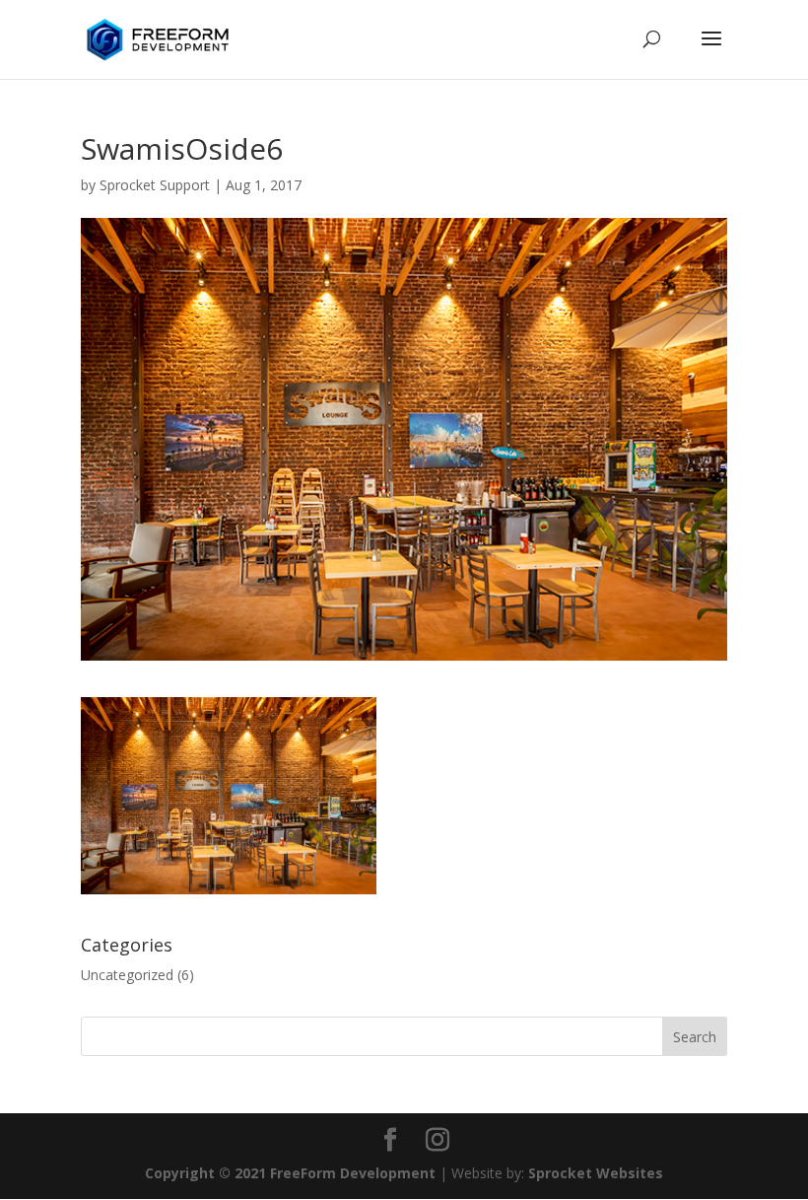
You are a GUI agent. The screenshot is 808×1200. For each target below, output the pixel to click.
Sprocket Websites (595, 1173)
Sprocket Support (155, 185)
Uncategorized (127, 974)
